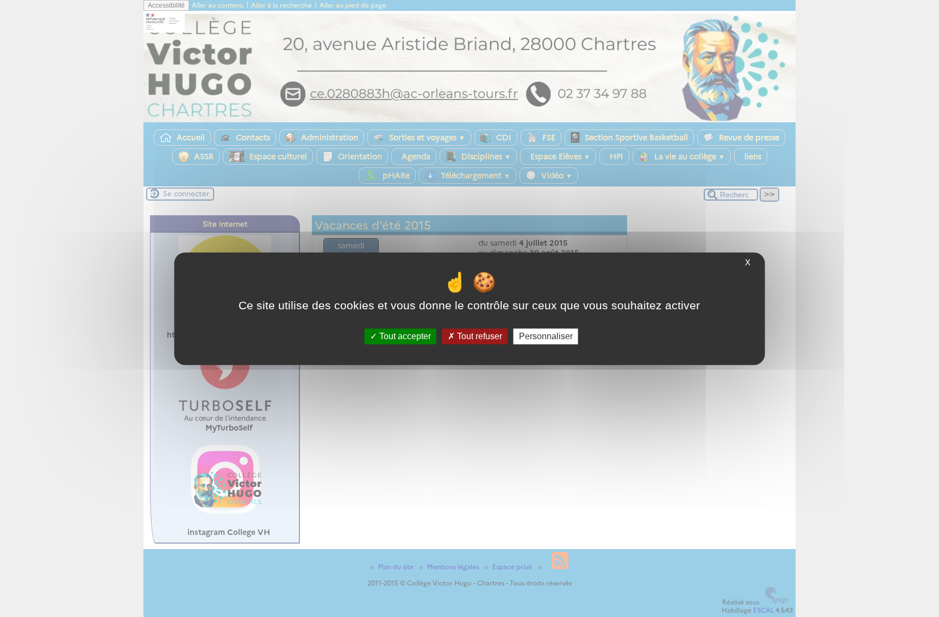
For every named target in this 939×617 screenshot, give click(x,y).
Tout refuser (478, 336)
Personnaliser (546, 336)
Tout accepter (404, 336)
